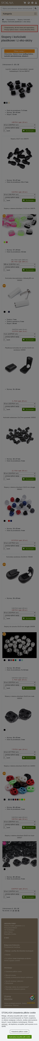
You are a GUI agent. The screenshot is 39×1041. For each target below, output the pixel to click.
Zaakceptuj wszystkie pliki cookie (19, 1037)
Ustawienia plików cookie (19, 1031)
